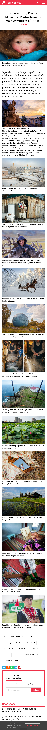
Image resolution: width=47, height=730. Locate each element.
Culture (23, 24)
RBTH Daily (30, 643)
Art (5, 637)
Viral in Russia (31, 655)
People (7, 655)
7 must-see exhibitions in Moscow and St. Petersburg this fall (21, 718)
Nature (36, 649)
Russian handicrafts (13, 661)
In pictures (23, 649)
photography (17, 637)
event (29, 637)
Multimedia (9, 649)
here (18, 725)
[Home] (3, 3)
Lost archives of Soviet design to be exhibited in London (19, 710)
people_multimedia (12, 643)
